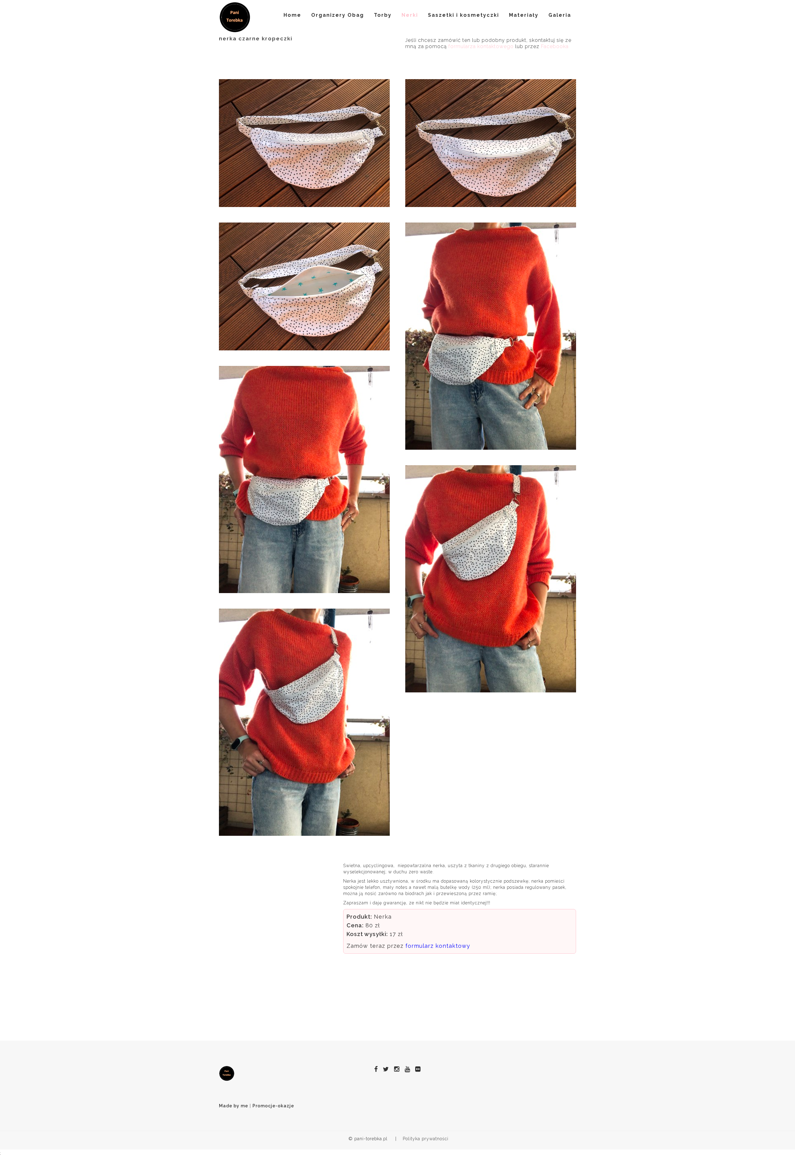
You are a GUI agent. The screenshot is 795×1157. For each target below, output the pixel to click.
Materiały (523, 15)
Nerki (410, 15)
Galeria (559, 15)
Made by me (233, 1105)
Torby (383, 15)
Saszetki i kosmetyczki (463, 15)
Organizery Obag (337, 15)
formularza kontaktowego (481, 46)
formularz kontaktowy (437, 946)
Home (292, 15)
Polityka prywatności (425, 1138)
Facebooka (555, 46)
